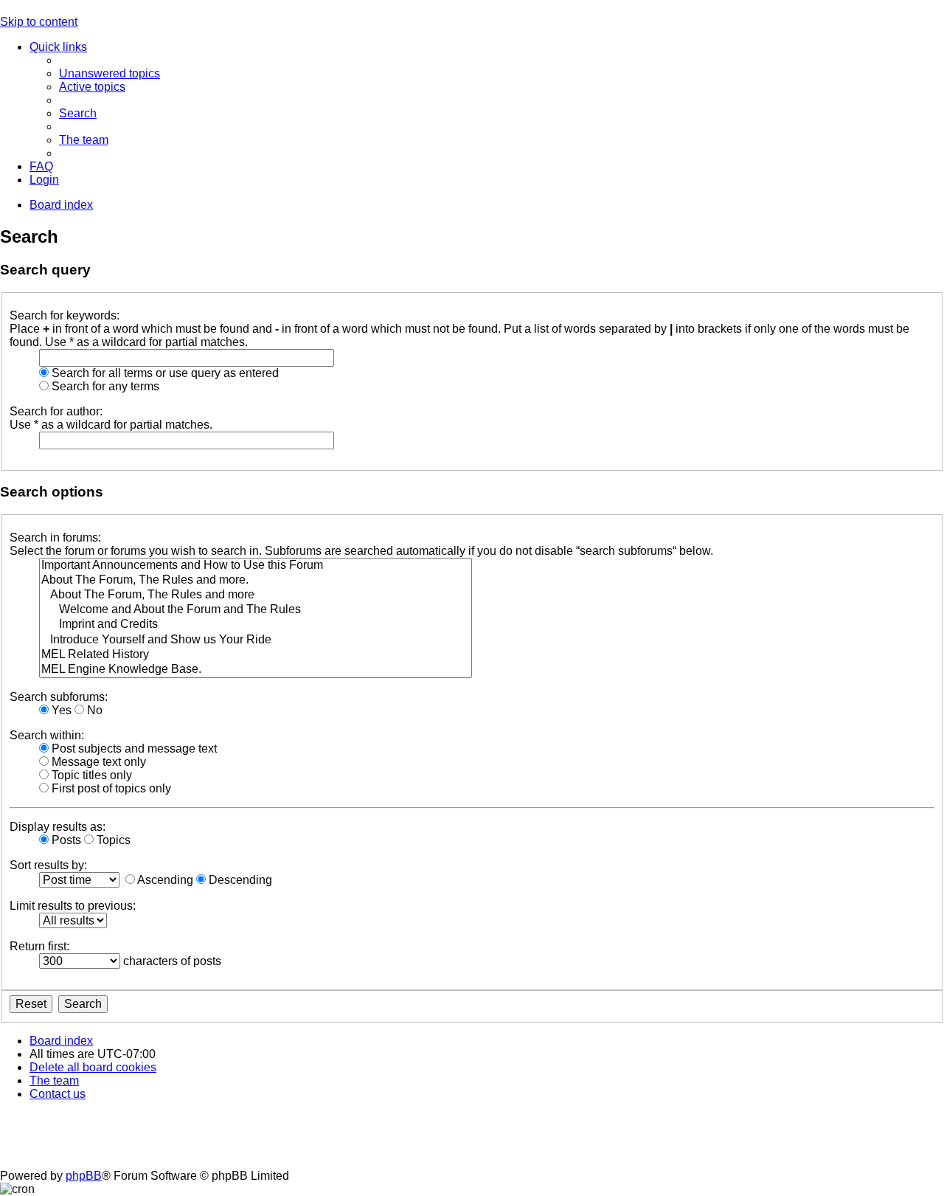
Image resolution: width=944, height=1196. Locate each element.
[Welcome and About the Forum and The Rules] (255, 610)
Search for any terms (104, 386)
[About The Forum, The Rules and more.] (255, 580)
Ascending (164, 880)
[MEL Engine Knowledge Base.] (255, 670)
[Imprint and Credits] (255, 625)
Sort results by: (48, 865)
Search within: (47, 735)
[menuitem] (109, 73)
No (93, 710)
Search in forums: (55, 537)
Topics (112, 840)
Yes (60, 710)
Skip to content (38, 21)
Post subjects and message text (133, 748)
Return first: (39, 946)
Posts (65, 840)
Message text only (97, 762)
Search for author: (56, 411)
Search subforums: (59, 697)
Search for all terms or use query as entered (164, 373)
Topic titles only (90, 775)
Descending (239, 880)
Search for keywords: (64, 315)
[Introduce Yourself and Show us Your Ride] (255, 640)
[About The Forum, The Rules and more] (255, 595)
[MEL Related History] (255, 655)
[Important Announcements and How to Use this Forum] (255, 566)
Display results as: (57, 826)
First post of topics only (110, 788)
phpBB (84, 1175)
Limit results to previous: (73, 905)
